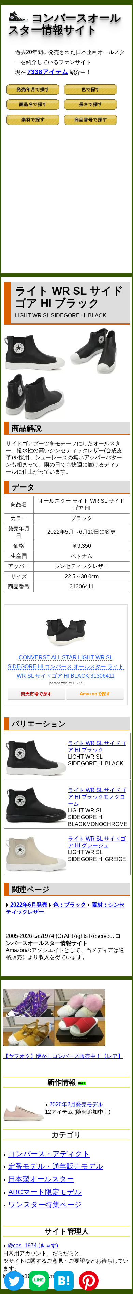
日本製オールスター (41, 1179)
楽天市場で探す (36, 693)
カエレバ (75, 683)
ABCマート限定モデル (45, 1192)
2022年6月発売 (28, 905)
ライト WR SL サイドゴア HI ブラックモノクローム (97, 797)
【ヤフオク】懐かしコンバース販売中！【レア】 (63, 1056)
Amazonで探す (95, 693)
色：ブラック (69, 905)
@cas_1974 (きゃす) (33, 1245)
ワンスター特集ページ (45, 1204)
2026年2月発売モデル (75, 1104)
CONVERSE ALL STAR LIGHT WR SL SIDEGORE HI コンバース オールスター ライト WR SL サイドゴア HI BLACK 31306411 (66, 666)
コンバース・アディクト (49, 1154)
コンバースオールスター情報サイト (64, 24)
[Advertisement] (66, 202)
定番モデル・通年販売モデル (55, 1166)
